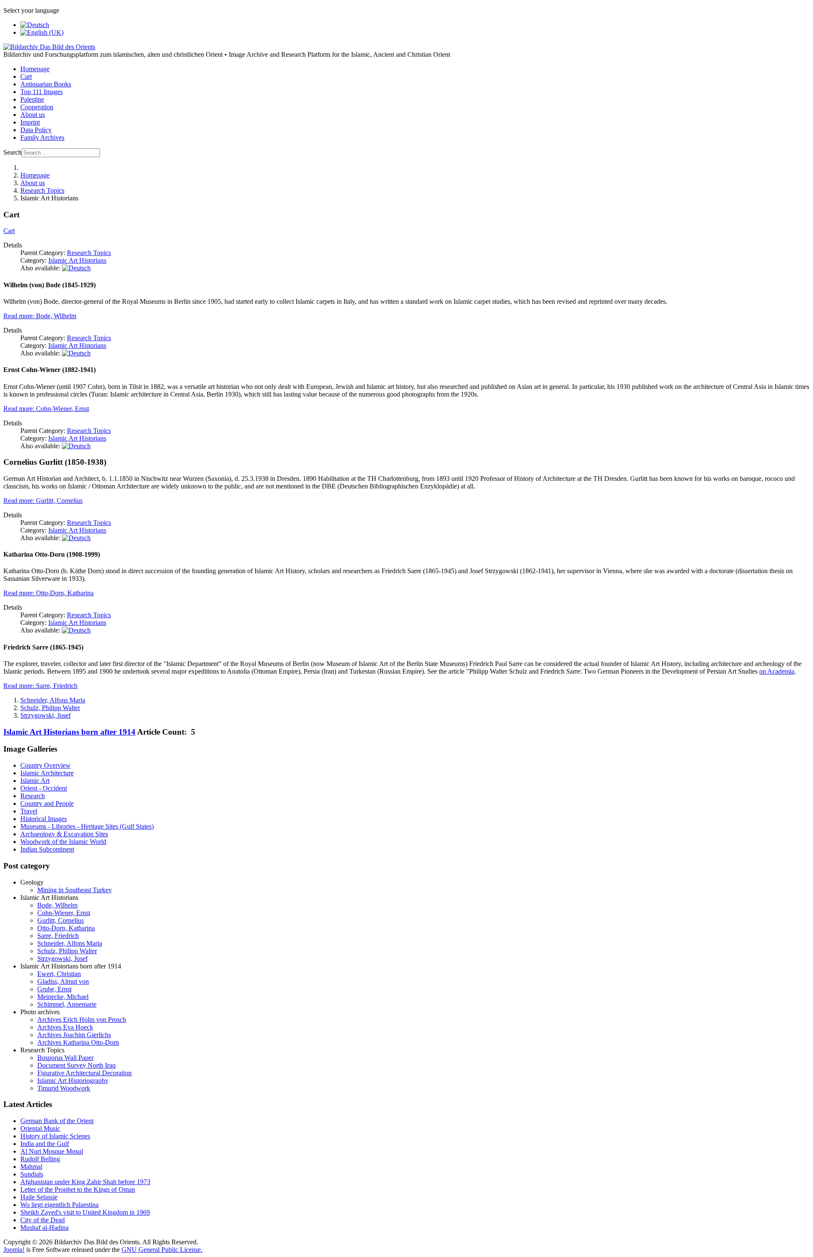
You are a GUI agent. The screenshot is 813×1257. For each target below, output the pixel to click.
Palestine (32, 99)
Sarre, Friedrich (58, 935)
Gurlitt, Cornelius (60, 920)
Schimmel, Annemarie (67, 1004)
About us (32, 114)
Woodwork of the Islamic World (63, 841)
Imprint (30, 122)
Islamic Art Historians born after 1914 (69, 731)
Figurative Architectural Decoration (84, 1073)
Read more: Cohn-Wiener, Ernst (46, 408)
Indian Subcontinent (47, 849)
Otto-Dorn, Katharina (66, 928)
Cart (26, 76)
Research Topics (89, 252)
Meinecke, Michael (62, 996)
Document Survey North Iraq (76, 1065)
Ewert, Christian (59, 973)
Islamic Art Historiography (72, 1080)
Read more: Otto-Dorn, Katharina (48, 593)
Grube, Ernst (54, 989)
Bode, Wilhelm (57, 905)
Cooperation (36, 107)
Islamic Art (35, 780)
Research (32, 795)
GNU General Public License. (162, 1249)
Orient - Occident (43, 788)
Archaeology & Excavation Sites (64, 834)
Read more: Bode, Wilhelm (39, 315)
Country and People (47, 803)
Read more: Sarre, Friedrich (40, 685)
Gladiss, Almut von (63, 981)
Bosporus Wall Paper (65, 1057)
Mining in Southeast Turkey (74, 889)
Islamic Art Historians (77, 260)
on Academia (776, 671)
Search (12, 152)
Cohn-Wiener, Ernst (63, 912)
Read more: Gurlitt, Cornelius (43, 500)
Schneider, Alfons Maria (52, 700)
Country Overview (45, 765)
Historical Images (43, 818)
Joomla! (14, 1249)
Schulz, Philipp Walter (50, 707)
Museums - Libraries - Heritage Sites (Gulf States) (87, 826)
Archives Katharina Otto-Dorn (78, 1042)
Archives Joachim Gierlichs (74, 1034)
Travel (28, 811)
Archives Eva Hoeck (65, 1027)
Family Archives (42, 137)
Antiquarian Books (45, 84)
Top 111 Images (41, 91)
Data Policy (36, 129)
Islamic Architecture (47, 773)
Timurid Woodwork (63, 1088)
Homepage (35, 68)
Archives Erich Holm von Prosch (81, 1019)
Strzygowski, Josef (45, 715)
